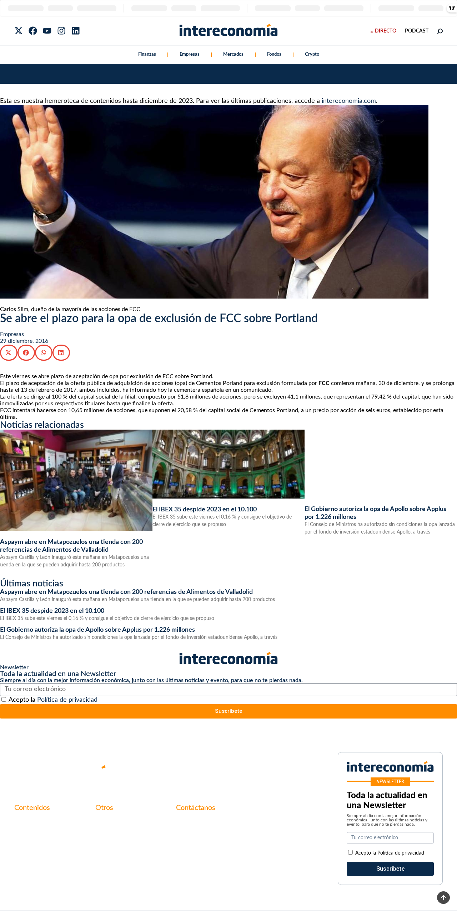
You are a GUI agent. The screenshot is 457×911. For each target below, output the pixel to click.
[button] (8, 353)
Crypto (312, 54)
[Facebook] (33, 30)
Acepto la (53, 700)
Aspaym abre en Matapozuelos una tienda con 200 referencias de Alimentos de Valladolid (126, 592)
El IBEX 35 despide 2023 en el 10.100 (204, 509)
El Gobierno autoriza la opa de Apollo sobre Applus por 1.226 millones (97, 630)
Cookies (105, 859)
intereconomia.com (349, 101)
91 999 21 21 (192, 838)
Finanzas (147, 54)
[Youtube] (47, 30)
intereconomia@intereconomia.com (220, 827)
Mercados (233, 54)
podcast (416, 31)
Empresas (190, 54)
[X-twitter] (18, 30)
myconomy (28, 823)
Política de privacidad (67, 700)
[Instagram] (61, 30)
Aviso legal (108, 835)
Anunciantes (30, 835)
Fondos (274, 54)
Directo (385, 31)
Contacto (107, 823)
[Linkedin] (75, 30)
